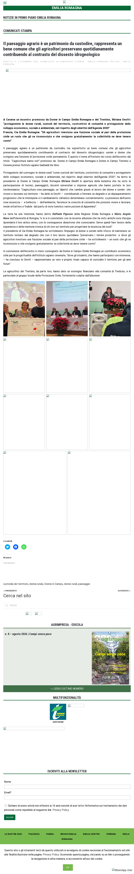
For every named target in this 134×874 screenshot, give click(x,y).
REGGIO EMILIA (68, 834)
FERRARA (111, 834)
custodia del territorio (15, 583)
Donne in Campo (53, 583)
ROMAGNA (67, 839)
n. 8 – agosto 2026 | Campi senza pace (28, 634)
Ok (67, 867)
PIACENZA (34, 834)
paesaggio (84, 583)
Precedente (11, 591)
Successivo (123, 591)
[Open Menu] (5, 3)
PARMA (50, 834)
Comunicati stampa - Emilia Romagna (84, 62)
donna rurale (36, 583)
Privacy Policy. (61, 809)
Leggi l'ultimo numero (67, 688)
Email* (7, 792)
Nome (7, 781)
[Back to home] (67, 3)
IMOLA (126, 834)
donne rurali (70, 583)
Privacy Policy (51, 854)
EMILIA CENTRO (91, 834)
